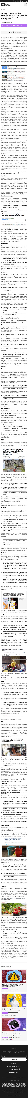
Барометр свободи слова (14, 1037)
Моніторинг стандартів (7, 22)
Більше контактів (13, 1072)
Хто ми (11, 1080)
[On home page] (4, 4)
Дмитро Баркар (17, 25)
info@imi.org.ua (13, 1069)
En (2, 1)
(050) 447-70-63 (13, 1066)
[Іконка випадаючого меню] (25, 4)
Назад (3, 9)
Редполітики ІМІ (22, 1077)
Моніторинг (5, 988)
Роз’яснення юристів (13, 988)
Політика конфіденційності (9, 1077)
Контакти (16, 1080)
